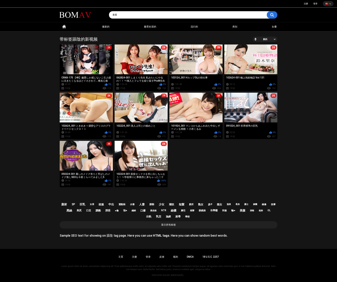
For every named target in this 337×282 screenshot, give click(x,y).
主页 (120, 256)
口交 (88, 210)
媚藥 (255, 204)
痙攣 (192, 210)
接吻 (151, 204)
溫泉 (229, 204)
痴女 (219, 204)
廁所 (191, 204)
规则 (175, 256)
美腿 (242, 210)
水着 (132, 204)
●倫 (117, 210)
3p (73, 204)
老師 (261, 210)
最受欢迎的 (150, 26)
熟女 (200, 204)
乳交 (158, 216)
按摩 (273, 204)
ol (269, 210)
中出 (111, 204)
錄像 (264, 204)
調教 (98, 210)
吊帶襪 (214, 210)
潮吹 (171, 204)
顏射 (64, 204)
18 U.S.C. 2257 (210, 256)
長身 (238, 204)
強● (125, 210)
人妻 (142, 204)
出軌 (148, 216)
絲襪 (173, 210)
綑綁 (134, 210)
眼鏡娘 (202, 210)
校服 (101, 204)
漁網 (168, 216)
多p (210, 204)
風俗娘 (153, 210)
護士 (246, 204)
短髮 (181, 204)
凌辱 (178, 216)
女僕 (92, 204)
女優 (274, 26)
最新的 (106, 26)
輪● (233, 210)
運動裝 (122, 204)
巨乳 (82, 204)
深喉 (252, 210)
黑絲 (69, 210)
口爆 (143, 210)
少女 (161, 204)
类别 (234, 26)
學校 (187, 216)
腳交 (183, 210)
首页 (64, 26)
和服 (224, 210)
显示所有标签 (168, 224)
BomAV (166, 275)
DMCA (190, 256)
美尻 (79, 210)
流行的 (194, 26)
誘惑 (107, 210)
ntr (163, 210)
